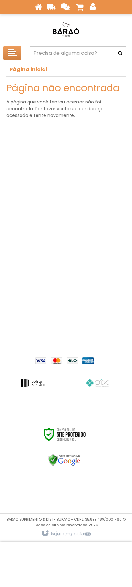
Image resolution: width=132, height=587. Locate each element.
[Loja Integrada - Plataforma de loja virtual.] (66, 534)
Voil (98, 249)
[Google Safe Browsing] (64, 460)
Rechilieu (33, 230)
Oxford (98, 221)
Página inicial (28, 69)
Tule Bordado (34, 240)
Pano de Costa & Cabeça (33, 201)
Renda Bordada (98, 163)
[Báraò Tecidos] (66, 28)
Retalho (33, 221)
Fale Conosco (66, 298)
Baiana (33, 192)
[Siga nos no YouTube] (112, 487)
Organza (98, 182)
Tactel (98, 230)
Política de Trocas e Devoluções (66, 318)
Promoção (33, 163)
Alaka (98, 240)
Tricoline (99, 192)
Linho (98, 259)
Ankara (33, 182)
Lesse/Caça (33, 249)
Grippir (34, 172)
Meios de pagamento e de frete (66, 308)
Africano (33, 211)
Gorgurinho (98, 172)
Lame (98, 211)
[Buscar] (120, 53)
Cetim (98, 201)
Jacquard (33, 259)
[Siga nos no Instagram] (112, 497)
